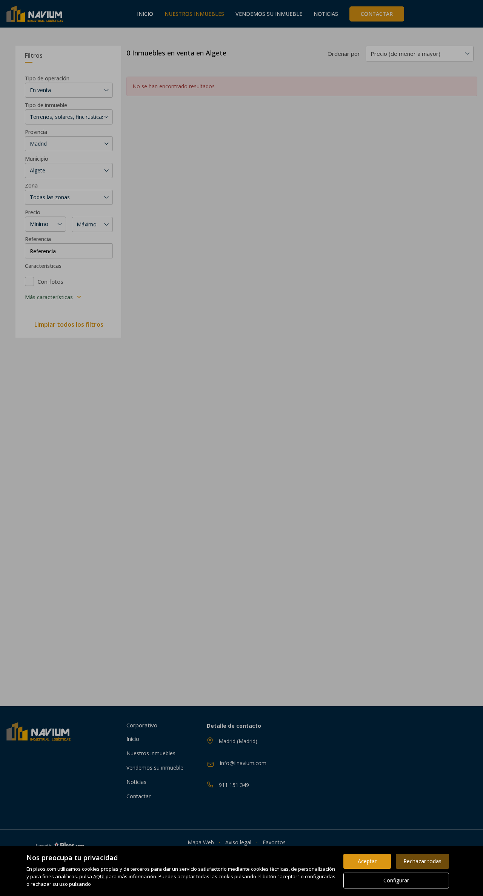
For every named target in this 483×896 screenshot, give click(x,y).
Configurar (396, 880)
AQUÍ (99, 876)
